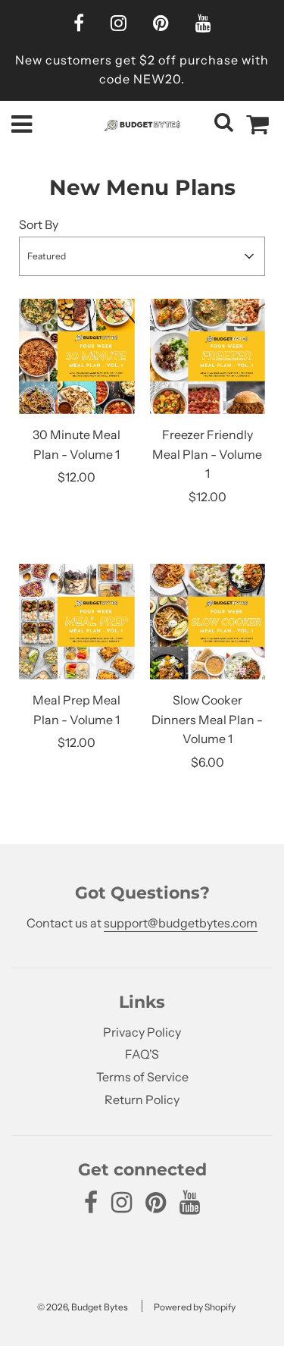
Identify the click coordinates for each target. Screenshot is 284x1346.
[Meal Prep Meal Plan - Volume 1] (77, 621)
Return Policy (142, 1099)
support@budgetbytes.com (180, 922)
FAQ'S (142, 1054)
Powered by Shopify (195, 1307)
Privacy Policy (142, 1032)
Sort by (38, 224)
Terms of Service (142, 1076)
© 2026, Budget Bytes (82, 1307)
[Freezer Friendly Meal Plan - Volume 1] (208, 357)
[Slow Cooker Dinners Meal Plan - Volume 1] (208, 621)
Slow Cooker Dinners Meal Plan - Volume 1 (207, 719)
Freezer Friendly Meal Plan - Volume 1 (207, 454)
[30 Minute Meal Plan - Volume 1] (77, 357)
